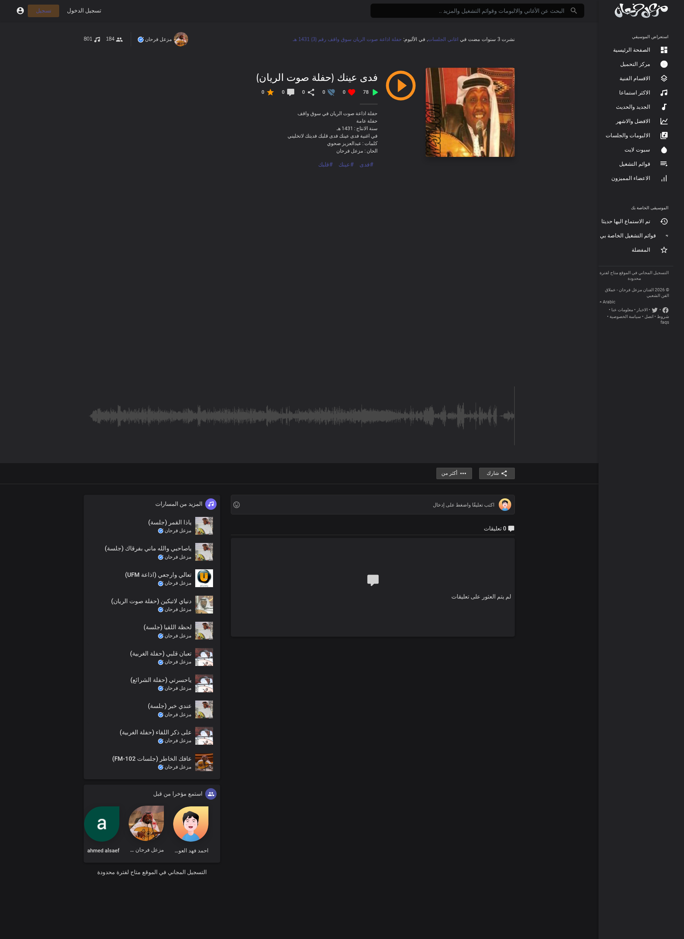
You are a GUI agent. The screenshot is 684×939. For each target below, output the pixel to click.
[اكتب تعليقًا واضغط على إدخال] (372, 505)
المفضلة (641, 250)
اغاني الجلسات (443, 39)
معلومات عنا (622, 309)
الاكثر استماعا (634, 92)
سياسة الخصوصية (625, 316)
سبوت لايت (637, 150)
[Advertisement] (301, 219)
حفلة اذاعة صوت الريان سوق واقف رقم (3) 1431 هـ (347, 39)
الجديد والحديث (633, 107)
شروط (663, 316)
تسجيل (43, 10)
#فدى (366, 164)
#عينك (346, 164)
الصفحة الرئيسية (631, 50)
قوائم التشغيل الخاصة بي (628, 235)
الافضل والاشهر (633, 121)
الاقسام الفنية (635, 78)
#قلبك (325, 164)
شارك (493, 473)
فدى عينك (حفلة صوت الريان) (317, 77)
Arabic (609, 301)
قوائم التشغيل (634, 164)
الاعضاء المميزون (630, 178)
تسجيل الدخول (84, 10)
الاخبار (642, 309)
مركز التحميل (635, 64)
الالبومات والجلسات (628, 135)
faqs (664, 322)
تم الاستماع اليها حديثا (625, 221)
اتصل (648, 316)
